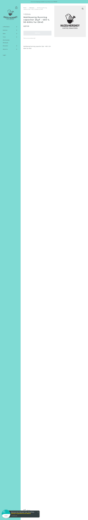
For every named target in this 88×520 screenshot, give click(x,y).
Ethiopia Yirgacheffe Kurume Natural (21, 513)
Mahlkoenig (27, 14)
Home (24, 7)
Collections (31, 7)
